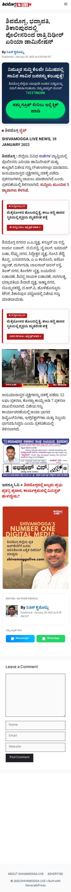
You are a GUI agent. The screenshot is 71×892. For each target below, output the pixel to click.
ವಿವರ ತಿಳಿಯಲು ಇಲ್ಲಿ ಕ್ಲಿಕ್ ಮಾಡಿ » (25, 337)
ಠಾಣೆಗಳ (45, 157)
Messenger (22, 639)
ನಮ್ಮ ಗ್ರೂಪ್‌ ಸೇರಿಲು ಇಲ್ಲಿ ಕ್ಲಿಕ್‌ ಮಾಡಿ (35, 108)
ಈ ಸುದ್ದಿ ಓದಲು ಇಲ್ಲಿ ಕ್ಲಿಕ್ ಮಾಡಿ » (25, 228)
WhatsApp (53, 639)
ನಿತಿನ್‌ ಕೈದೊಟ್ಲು (15, 52)
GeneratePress (35, 886)
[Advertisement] (35, 819)
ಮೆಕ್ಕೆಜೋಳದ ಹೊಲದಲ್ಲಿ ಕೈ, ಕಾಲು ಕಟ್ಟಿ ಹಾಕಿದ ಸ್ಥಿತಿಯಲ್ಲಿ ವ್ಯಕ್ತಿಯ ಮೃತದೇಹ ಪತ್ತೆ (36, 216)
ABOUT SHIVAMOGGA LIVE (26, 874)
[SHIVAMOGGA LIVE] (17, 5)
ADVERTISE (55, 874)
